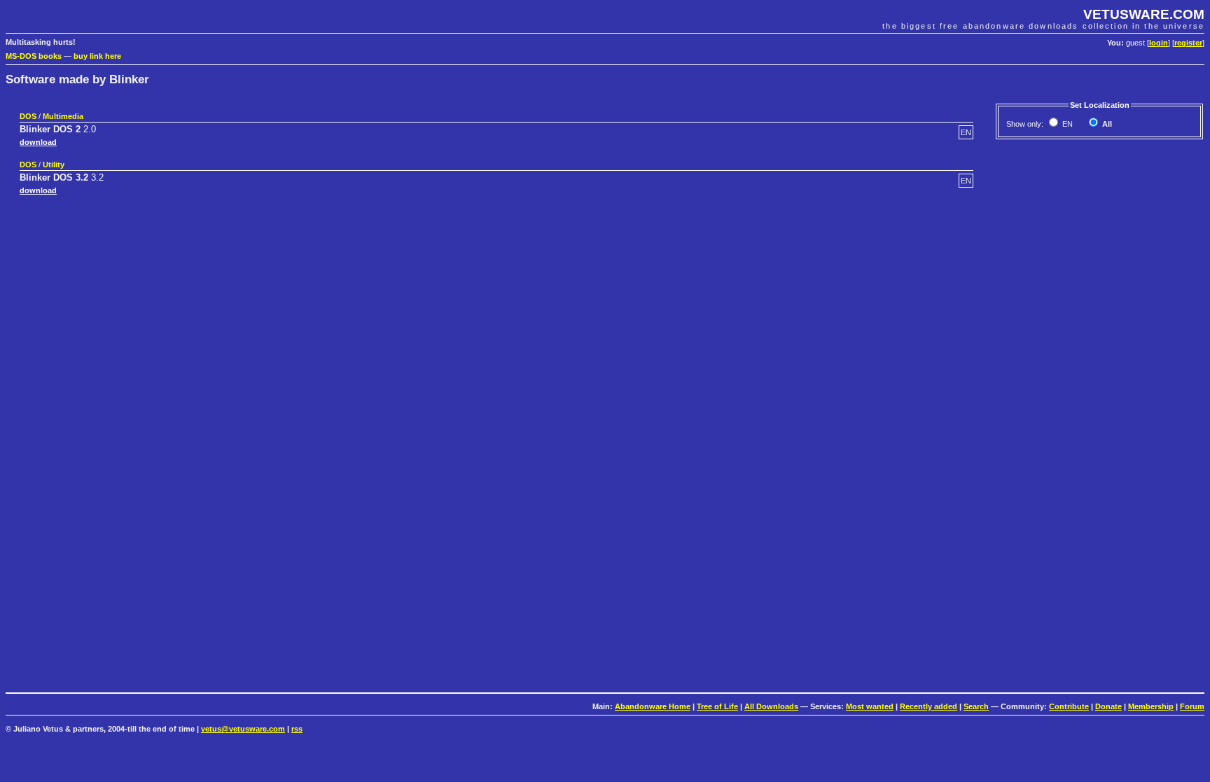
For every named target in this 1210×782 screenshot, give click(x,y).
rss (296, 729)
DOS (28, 116)
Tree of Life (717, 706)
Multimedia (63, 116)
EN (1066, 124)
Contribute (1069, 706)
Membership (1151, 706)
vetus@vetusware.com (243, 729)
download (38, 142)
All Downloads (771, 706)
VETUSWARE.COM (1143, 14)
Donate (1108, 706)
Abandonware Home (652, 706)
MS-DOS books (34, 56)
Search (976, 706)
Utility (53, 164)
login (1158, 43)
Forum (1192, 706)
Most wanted (869, 706)
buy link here (97, 56)
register (1188, 43)
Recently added (928, 706)
